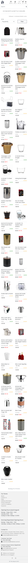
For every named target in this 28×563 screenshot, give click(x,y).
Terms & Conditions (6, 504)
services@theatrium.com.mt (10, 548)
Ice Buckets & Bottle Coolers (20, 16)
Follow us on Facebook (8, 553)
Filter (22, 21)
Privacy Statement (5, 502)
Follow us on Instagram (8, 555)
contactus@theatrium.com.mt (10, 535)
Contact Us (4, 497)
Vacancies (3, 506)
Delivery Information (6, 501)
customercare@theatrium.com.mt (11, 541)
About (2, 496)
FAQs (2, 499)
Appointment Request (8, 550)
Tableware (11, 16)
